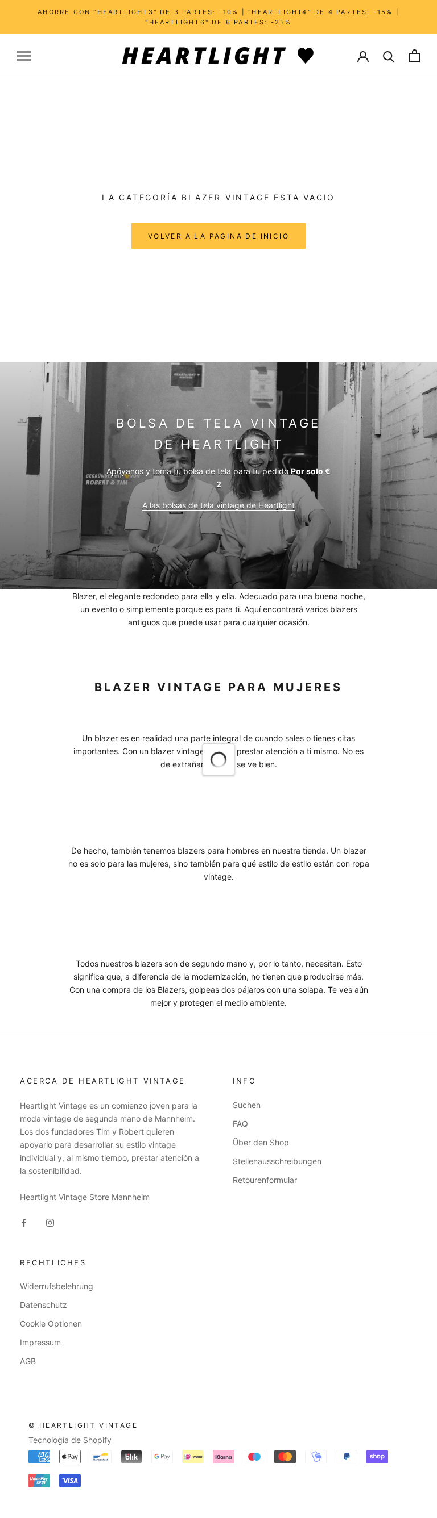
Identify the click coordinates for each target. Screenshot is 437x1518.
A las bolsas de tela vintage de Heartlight (218, 505)
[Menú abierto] (24, 56)
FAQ (240, 1123)
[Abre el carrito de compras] (414, 55)
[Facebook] (24, 1221)
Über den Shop (261, 1142)
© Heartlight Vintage (83, 1425)
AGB (28, 1361)
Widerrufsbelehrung (56, 1286)
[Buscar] (389, 56)
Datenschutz (43, 1305)
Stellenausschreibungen (277, 1161)
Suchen (247, 1105)
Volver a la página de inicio (218, 236)
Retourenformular (265, 1180)
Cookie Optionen (51, 1323)
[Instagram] (50, 1221)
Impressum (40, 1342)
